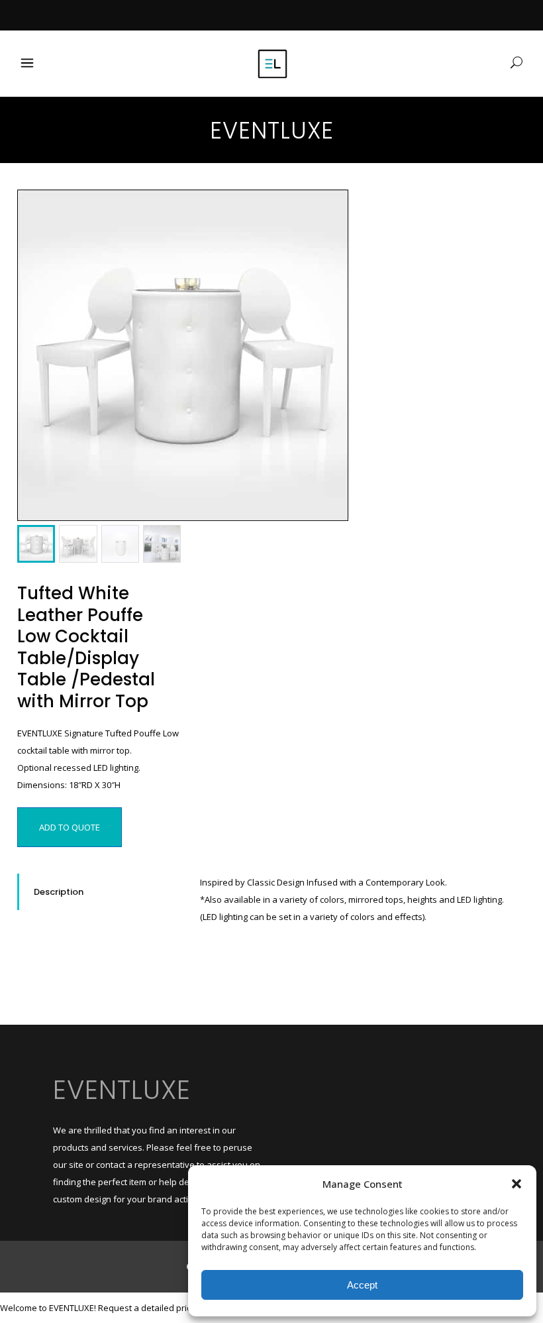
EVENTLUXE (122, 1089)
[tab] (98, 892)
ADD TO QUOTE (69, 827)
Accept (362, 1285)
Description (58, 892)
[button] (516, 1183)
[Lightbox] (329, 209)
